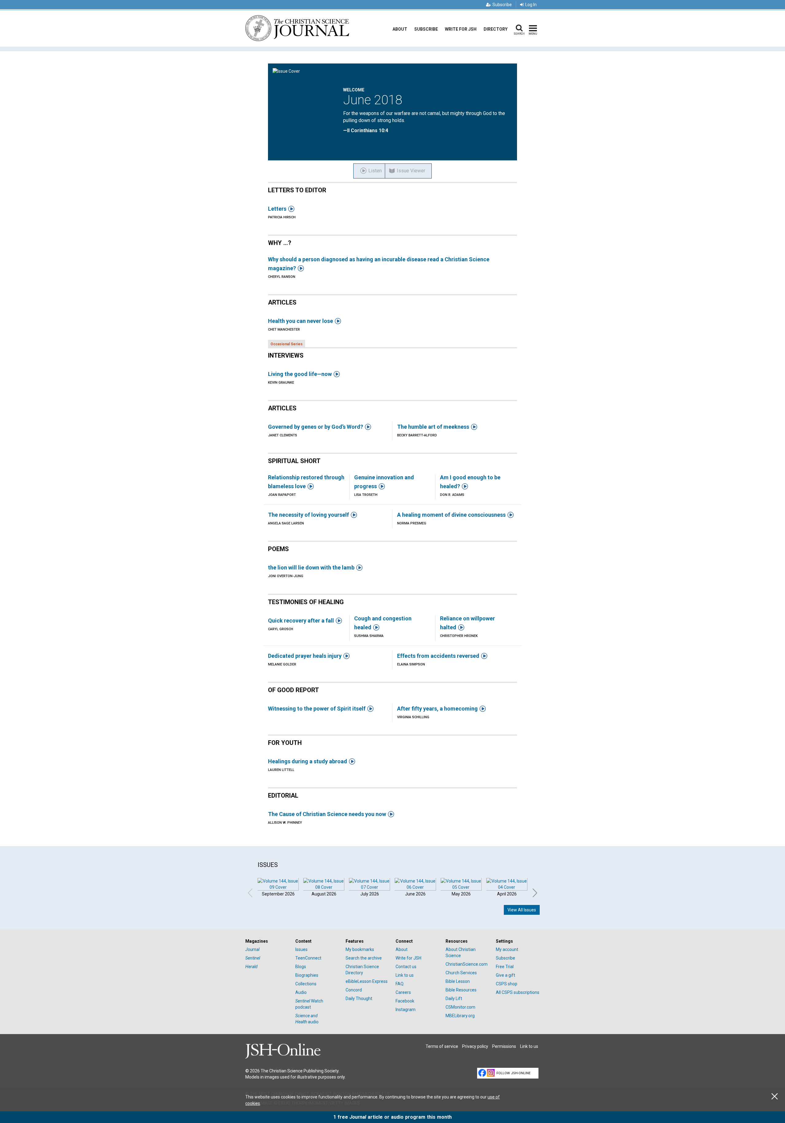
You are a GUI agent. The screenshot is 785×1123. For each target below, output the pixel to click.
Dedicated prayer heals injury (305, 656)
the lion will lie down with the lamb (311, 567)
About (399, 29)
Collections (305, 983)
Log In (531, 4)
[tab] (267, 941)
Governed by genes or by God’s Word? (315, 427)
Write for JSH (461, 29)
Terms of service (442, 1046)
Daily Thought (359, 998)
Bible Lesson (458, 981)
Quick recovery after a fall (301, 620)
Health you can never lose (300, 321)
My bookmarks (360, 949)
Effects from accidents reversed (438, 656)
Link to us (405, 975)
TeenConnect (308, 958)
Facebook (405, 1000)
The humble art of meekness (433, 427)
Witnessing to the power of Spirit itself (317, 708)
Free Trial (505, 966)
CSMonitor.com (460, 1007)
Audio (301, 992)
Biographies (306, 975)
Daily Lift (454, 998)
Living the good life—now (300, 374)
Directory (495, 29)
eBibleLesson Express (367, 981)
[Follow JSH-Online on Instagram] (491, 1073)
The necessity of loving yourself (308, 515)
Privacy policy (475, 1046)
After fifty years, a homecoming (437, 708)
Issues (301, 949)
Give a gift (505, 975)
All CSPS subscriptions (517, 992)
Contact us (406, 966)
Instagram (405, 1009)
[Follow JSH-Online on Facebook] (482, 1073)
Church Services (461, 972)
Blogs (300, 966)
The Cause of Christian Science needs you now (327, 814)
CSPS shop (506, 983)
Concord (354, 989)
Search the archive (364, 958)
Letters (277, 208)
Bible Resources (461, 989)
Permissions (504, 1046)
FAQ (400, 983)
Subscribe (502, 4)
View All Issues (521, 909)
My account (507, 949)
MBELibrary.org (460, 1015)
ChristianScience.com (467, 964)
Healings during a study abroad (307, 761)
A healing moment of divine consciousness (451, 515)
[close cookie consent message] (774, 1096)
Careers (403, 992)
